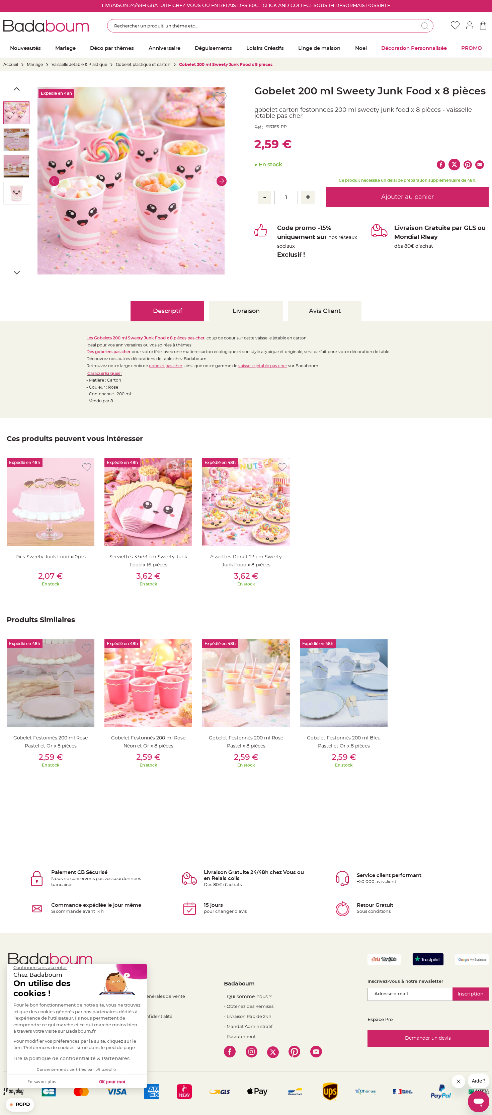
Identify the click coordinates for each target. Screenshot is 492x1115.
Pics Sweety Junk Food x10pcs (50, 557)
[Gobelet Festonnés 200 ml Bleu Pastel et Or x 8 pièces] (344, 683)
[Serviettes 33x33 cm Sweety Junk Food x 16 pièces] (148, 502)
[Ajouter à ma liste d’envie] (86, 467)
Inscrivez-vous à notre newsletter (405, 981)
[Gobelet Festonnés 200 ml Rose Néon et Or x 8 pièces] (148, 683)
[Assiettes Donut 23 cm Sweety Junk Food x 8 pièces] (246, 502)
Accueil (10, 65)
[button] (54, 180)
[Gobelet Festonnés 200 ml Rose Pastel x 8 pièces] (246, 683)
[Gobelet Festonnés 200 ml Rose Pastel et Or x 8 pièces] (50, 683)
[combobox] (270, 25)
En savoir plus (41, 1081)
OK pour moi (112, 1081)
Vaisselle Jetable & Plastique (79, 65)
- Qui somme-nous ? (248, 996)
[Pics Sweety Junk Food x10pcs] (50, 502)
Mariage (35, 65)
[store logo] (46, 26)
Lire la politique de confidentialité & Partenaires (71, 1058)
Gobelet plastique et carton (143, 65)
